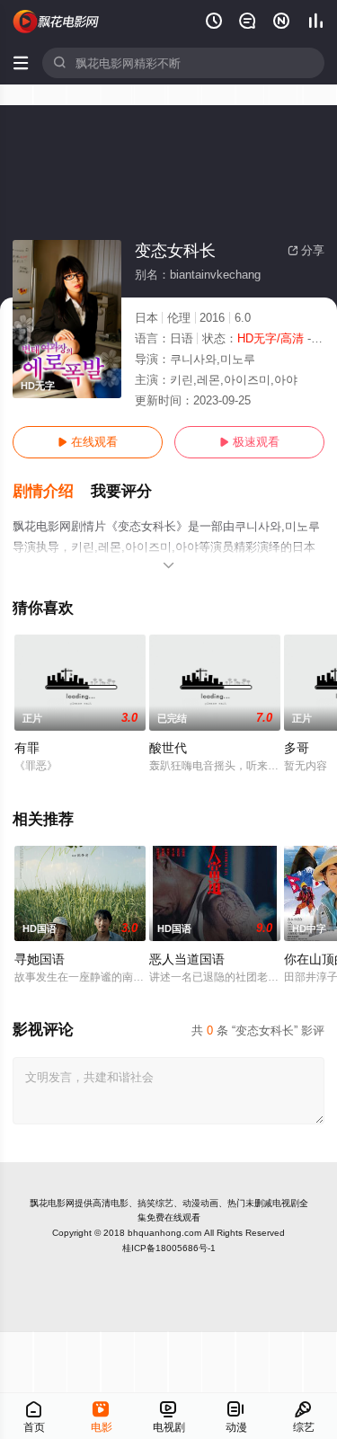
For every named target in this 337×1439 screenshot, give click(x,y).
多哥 (296, 748)
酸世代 (168, 748)
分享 (306, 250)
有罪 (27, 748)
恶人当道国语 (187, 959)
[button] (52, 492)
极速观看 (249, 442)
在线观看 (88, 442)
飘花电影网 (52, 1203)
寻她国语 (39, 959)
